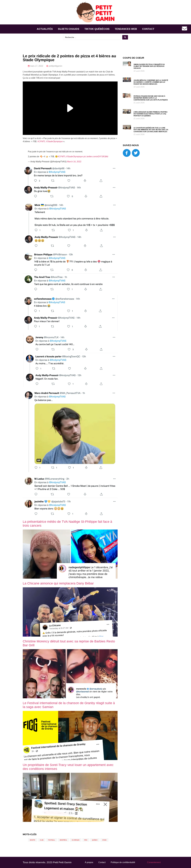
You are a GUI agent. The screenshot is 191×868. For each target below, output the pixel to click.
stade (104, 840)
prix (85, 840)
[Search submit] (125, 37)
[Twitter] (136, 153)
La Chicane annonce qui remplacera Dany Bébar (58, 583)
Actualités (45, 29)
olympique (76, 840)
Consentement (154, 862)
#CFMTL (62, 156)
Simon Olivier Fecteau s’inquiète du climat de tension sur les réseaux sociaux (149, 66)
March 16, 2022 (74, 161)
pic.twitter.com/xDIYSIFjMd (95, 156)
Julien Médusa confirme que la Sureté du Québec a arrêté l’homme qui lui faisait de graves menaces (151, 82)
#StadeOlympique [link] (54, 141)
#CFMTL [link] (41, 141)
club (41, 840)
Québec (95, 840)
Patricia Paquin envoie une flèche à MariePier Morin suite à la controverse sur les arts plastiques (151, 98)
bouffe (32, 840)
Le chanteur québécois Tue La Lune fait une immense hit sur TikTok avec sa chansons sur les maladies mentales (151, 130)
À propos (89, 862)
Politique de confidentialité (123, 862)
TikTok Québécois (97, 29)
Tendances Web (126, 29)
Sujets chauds (68, 29)
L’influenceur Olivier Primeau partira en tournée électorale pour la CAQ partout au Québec (150, 114)
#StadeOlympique (74, 156)
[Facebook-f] (127, 153)
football (51, 840)
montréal (63, 840)
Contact (148, 29)
